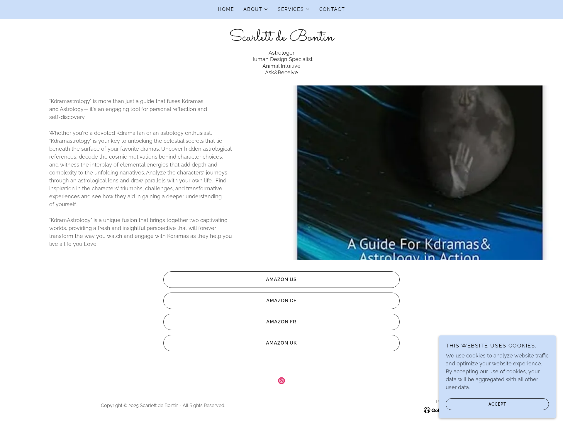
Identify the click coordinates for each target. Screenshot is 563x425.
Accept (497, 404)
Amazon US (281, 279)
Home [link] (226, 9)
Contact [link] (332, 9)
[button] (255, 9)
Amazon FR (281, 322)
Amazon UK (281, 343)
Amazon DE (281, 300)
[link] (281, 39)
